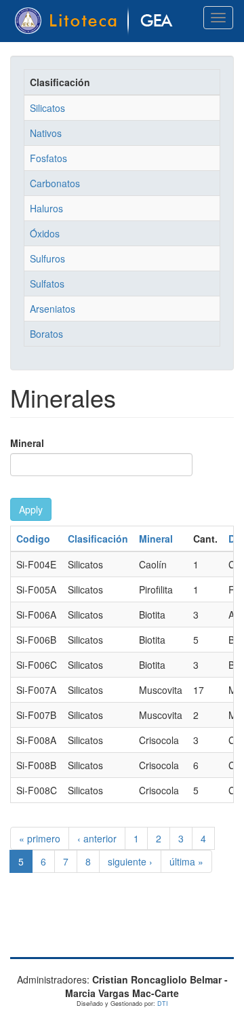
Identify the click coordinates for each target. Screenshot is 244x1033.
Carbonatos (55, 183)
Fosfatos (48, 158)
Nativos (46, 133)
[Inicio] (96, 21)
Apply (31, 509)
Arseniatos (52, 308)
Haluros (46, 208)
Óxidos (45, 233)
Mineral (27, 443)
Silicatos (47, 108)
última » (186, 861)
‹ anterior (97, 838)
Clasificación (98, 538)
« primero (39, 838)
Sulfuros (47, 258)
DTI (162, 1003)
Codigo (33, 538)
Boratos (46, 333)
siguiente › (130, 861)
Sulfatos (47, 283)
